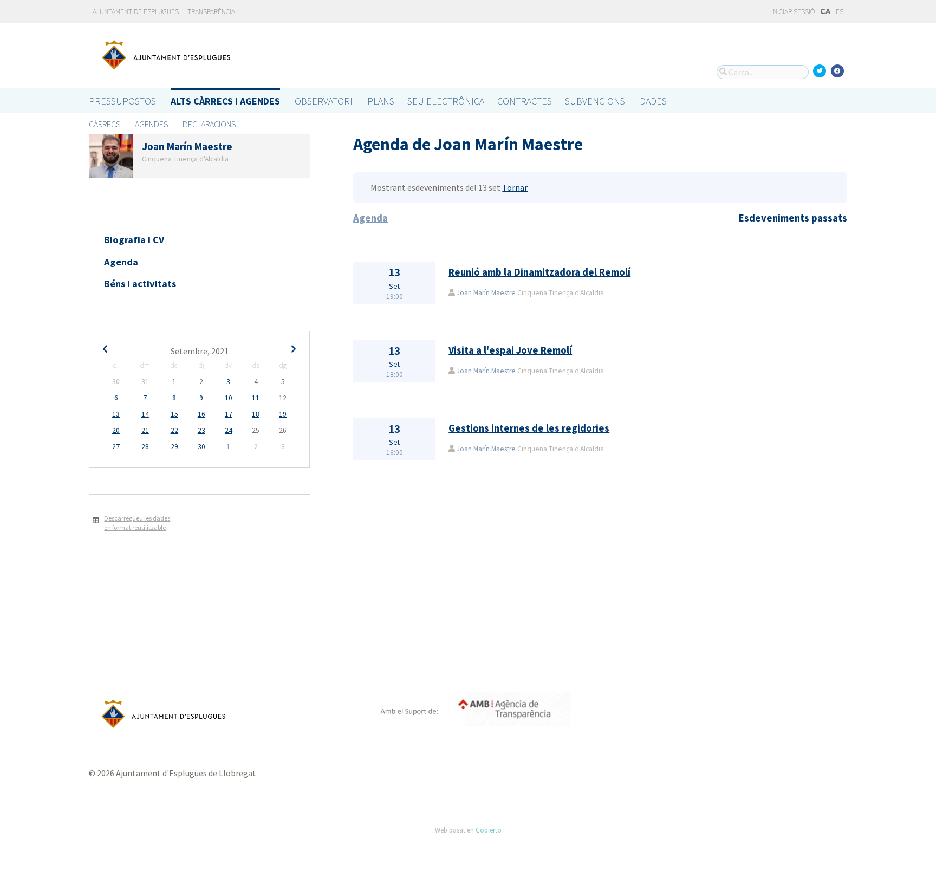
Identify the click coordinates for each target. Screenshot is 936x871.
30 (201, 446)
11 (255, 397)
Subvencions (595, 101)
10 (228, 397)
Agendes (151, 124)
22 (174, 430)
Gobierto (489, 830)
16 (201, 414)
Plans (380, 101)
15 (174, 414)
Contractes (524, 101)
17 (228, 414)
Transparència (211, 11)
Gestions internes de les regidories (528, 428)
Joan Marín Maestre (486, 292)
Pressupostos (122, 101)
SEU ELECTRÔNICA (445, 101)
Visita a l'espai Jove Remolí (510, 350)
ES (839, 11)
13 (116, 414)
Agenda (121, 262)
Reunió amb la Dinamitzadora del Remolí (539, 272)
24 (228, 430)
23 (201, 430)
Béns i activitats (140, 283)
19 (283, 414)
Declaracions (209, 124)
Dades (653, 101)
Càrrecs (104, 124)
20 (116, 430)
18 (255, 414)
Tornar (515, 187)
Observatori (324, 101)
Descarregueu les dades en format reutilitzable (137, 522)
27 (116, 446)
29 (174, 446)
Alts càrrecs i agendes (225, 101)
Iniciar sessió (792, 11)
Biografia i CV (134, 239)
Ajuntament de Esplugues (136, 11)
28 (145, 446)
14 (145, 414)
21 (145, 430)
